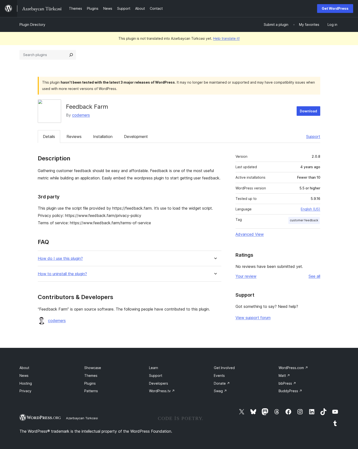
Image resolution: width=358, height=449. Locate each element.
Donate (222, 383)
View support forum (253, 317)
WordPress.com (293, 368)
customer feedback (304, 220)
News (23, 375)
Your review (246, 276)
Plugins (90, 383)
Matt (284, 375)
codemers (81, 115)
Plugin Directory (32, 24)
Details (49, 136)
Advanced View (250, 234)
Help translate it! (226, 38)
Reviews (74, 136)
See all (314, 276)
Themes (90, 375)
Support (313, 136)
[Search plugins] (71, 55)
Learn (153, 368)
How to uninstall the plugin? (62, 274)
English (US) (310, 209)
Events (219, 375)
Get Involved (224, 368)
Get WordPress (335, 8)
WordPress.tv (162, 391)
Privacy (25, 391)
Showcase (92, 368)
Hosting (25, 383)
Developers (158, 383)
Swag (220, 391)
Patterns (91, 391)
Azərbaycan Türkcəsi (82, 418)
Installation (103, 136)
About (24, 368)
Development (136, 136)
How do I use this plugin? (60, 258)
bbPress (287, 383)
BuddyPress (290, 391)
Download (308, 111)
